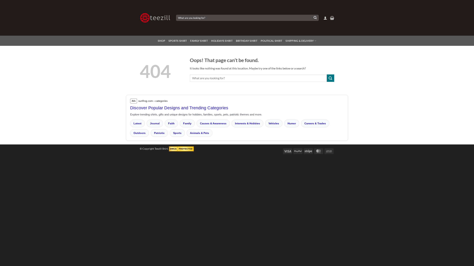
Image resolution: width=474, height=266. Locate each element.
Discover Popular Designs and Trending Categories (179, 107)
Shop (161, 40)
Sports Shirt (177, 40)
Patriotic (159, 133)
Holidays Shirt (222, 40)
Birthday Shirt (246, 40)
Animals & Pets (199, 133)
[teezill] (155, 18)
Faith (171, 123)
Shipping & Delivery (300, 40)
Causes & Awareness (213, 123)
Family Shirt (199, 40)
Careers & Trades (315, 123)
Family (187, 123)
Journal (155, 123)
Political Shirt (271, 40)
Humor (292, 123)
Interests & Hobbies (247, 123)
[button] (325, 18)
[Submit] (315, 18)
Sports (177, 133)
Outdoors (139, 133)
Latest (137, 123)
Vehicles (273, 123)
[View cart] (332, 18)
